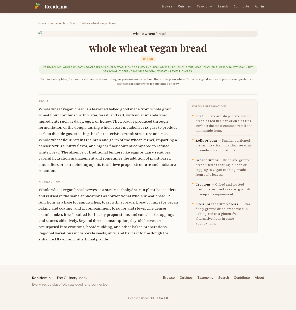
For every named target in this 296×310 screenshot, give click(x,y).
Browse (167, 6)
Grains (74, 23)
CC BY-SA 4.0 (159, 298)
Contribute (241, 6)
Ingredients (58, 23)
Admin (259, 6)
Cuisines (184, 6)
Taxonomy (204, 6)
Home (42, 23)
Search (222, 6)
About (259, 278)
